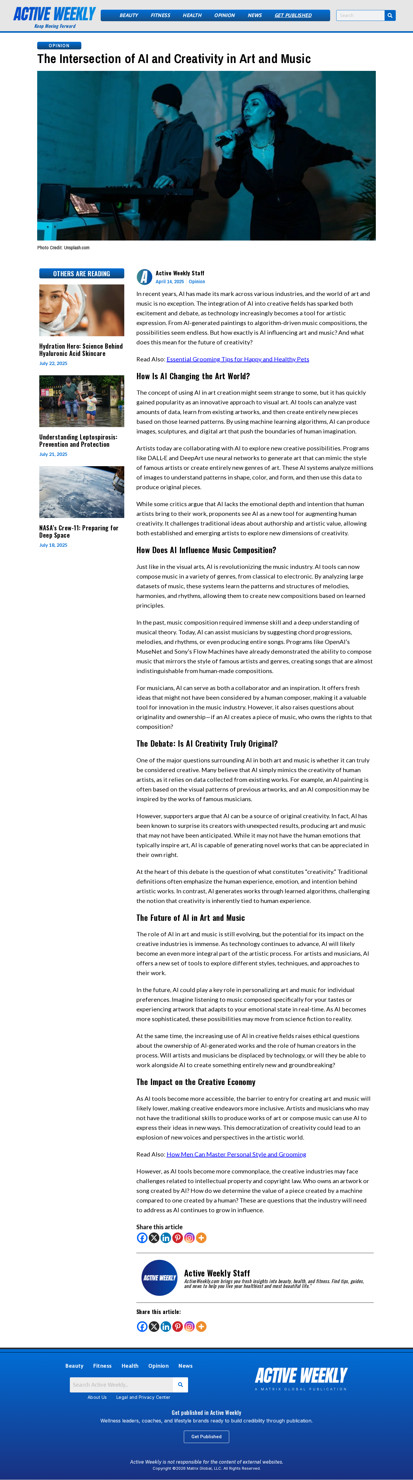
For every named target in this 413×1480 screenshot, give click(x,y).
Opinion (224, 15)
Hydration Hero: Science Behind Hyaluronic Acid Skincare (81, 349)
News (255, 15)
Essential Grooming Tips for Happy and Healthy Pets (238, 359)
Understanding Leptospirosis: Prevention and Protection (78, 440)
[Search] (390, 15)
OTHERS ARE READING (81, 273)
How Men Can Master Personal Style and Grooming (236, 1154)
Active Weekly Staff (180, 272)
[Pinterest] (177, 1238)
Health (192, 15)
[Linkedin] (166, 1238)
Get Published (293, 15)
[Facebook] (142, 1238)
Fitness (160, 15)
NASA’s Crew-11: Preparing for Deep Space (79, 531)
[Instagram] (189, 1238)
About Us (97, 1397)
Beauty (128, 15)
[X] (154, 1238)
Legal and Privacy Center (143, 1397)
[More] (201, 1238)
